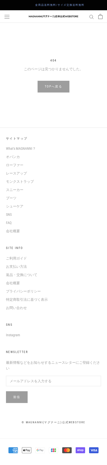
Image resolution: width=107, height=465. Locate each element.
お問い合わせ (16, 308)
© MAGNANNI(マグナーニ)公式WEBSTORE (53, 422)
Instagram (13, 335)
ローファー (14, 165)
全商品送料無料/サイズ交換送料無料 (55, 5)
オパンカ (13, 157)
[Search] (91, 16)
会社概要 (13, 231)
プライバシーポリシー (23, 291)
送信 (16, 397)
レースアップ (16, 173)
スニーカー (14, 190)
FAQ (8, 223)
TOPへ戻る (53, 86)
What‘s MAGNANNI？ (21, 148)
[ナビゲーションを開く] (6, 16)
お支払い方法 (16, 266)
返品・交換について (21, 275)
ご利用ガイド (16, 258)
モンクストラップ (20, 182)
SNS (9, 214)
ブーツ (11, 198)
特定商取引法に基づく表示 (27, 300)
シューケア (14, 206)
